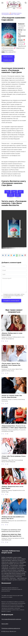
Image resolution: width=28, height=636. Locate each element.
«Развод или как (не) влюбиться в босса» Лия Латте (12, 517)
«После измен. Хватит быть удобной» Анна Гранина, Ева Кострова (10, 365)
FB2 (14, 191)
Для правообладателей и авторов (11, 619)
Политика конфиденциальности (10, 628)
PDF (18, 195)
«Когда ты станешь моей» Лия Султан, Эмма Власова (11, 396)
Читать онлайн (8, 56)
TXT (7, 191)
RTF (20, 191)
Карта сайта (4, 623)
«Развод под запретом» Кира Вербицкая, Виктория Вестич (11, 535)
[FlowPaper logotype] (6, 247)
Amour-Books (5, 13)
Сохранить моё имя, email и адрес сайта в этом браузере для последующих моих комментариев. (13, 296)
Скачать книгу (7, 60)
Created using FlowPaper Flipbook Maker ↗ (17, 247)
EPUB (10, 195)
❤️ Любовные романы (15, 13)
